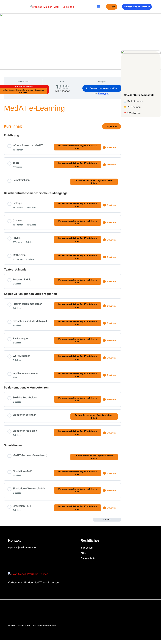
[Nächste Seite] (119, 520)
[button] (98, 6)
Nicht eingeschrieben (23, 87)
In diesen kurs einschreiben (137, 6)
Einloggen (103, 93)
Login (113, 6)
